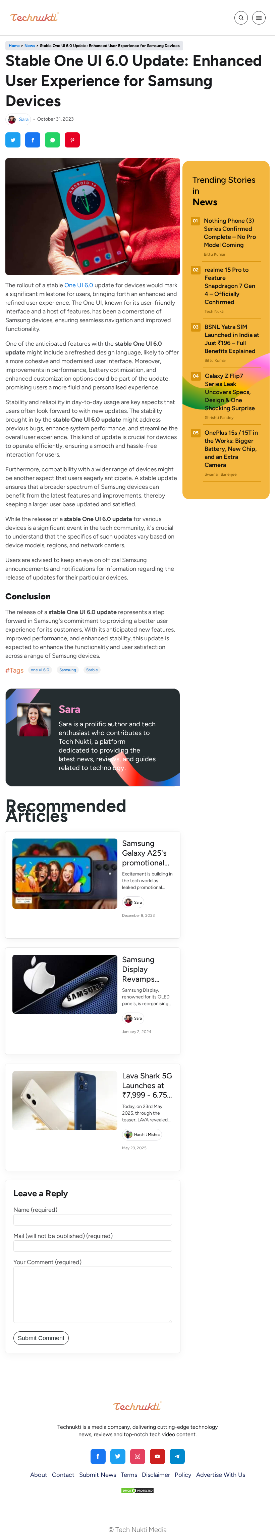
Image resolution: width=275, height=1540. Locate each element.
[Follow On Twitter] (117, 1456)
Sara (24, 119)
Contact (63, 1475)
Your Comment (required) (47, 1262)
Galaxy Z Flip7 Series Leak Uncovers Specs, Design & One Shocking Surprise (230, 392)
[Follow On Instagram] (137, 1456)
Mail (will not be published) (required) (63, 1236)
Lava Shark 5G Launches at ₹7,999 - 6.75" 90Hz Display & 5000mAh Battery (147, 1100)
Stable (92, 670)
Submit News (97, 1475)
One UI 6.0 (78, 285)
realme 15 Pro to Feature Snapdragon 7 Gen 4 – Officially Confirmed (230, 286)
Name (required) (35, 1209)
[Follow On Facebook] (98, 1456)
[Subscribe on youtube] (157, 1456)
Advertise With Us (220, 1475)
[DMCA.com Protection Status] (137, 1490)
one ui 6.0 (40, 670)
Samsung (67, 670)
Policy (183, 1475)
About (38, 1475)
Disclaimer (156, 1475)
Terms (129, 1475)
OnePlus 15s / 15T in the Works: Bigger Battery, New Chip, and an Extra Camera (231, 449)
